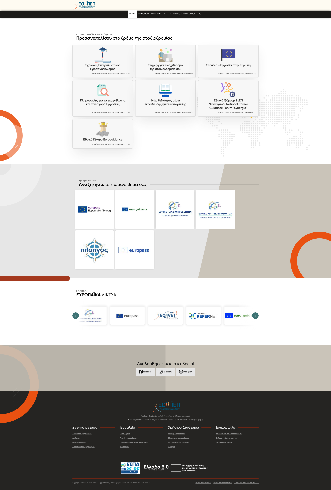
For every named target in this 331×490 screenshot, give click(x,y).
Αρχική (132, 14)
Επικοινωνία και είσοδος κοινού (229, 434)
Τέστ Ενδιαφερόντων (128, 438)
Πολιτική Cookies (203, 483)
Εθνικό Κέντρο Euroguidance (187, 14)
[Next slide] (255, 315)
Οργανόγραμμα (79, 442)
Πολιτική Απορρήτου (222, 483)
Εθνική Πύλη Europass (176, 434)
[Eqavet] (165, 316)
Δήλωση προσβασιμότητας (246, 483)
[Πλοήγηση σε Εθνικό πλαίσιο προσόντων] (175, 209)
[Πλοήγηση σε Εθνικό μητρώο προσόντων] (215, 209)
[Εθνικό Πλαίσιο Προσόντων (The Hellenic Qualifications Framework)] (89, 316)
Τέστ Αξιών (125, 434)
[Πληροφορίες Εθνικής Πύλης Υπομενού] (170, 14)
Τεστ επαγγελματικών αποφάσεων (134, 442)
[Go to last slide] (75, 315)
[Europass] (127, 316)
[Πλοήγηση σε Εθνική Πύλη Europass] (134, 249)
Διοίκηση (76, 438)
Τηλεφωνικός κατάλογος (226, 438)
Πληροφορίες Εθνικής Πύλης (151, 14)
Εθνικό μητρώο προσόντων (178, 438)
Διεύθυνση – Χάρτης (224, 442)
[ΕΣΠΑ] (130, 468)
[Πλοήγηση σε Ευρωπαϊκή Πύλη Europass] (94, 209)
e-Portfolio (124, 447)
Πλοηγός (171, 447)
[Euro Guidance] (241, 316)
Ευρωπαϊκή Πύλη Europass (178, 442)
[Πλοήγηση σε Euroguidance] (134, 209)
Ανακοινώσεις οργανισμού (83, 447)
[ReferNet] (203, 316)
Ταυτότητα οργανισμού (82, 434)
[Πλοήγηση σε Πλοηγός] (94, 249)
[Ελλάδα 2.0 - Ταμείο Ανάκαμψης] (175, 468)
